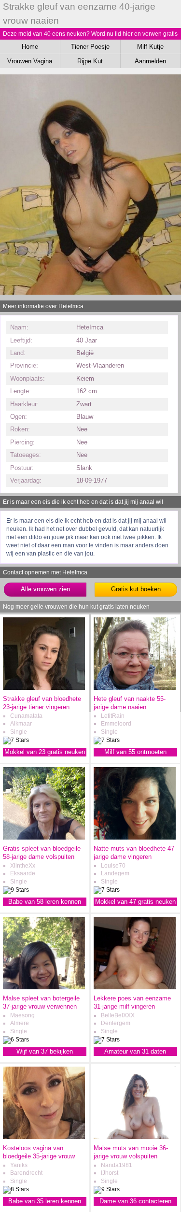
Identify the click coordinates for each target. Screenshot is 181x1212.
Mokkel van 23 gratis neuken (44, 752)
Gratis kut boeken (136, 589)
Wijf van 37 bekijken (44, 1051)
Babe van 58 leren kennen (44, 901)
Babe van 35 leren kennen (44, 1201)
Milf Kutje (150, 46)
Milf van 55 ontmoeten (135, 752)
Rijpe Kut (90, 61)
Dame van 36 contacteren (135, 1201)
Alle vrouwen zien (45, 589)
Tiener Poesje (90, 46)
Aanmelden (150, 61)
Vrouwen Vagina (29, 61)
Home (30, 46)
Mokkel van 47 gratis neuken (135, 901)
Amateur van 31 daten (135, 1051)
